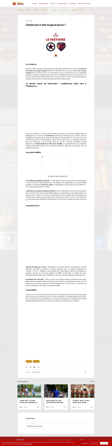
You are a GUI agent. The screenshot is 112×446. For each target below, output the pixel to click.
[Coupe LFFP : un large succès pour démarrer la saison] (29, 391)
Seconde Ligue (64, 10)
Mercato (36, 10)
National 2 (74, 10)
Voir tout (92, 381)
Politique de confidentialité (24, 444)
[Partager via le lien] (38, 367)
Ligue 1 (29, 10)
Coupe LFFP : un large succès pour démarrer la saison (28, 401)
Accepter (104, 443)
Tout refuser (94, 443)
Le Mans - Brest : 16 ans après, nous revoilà (81, 401)
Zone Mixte (54, 10)
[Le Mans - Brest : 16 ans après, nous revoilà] (82, 391)
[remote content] (56, 110)
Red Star (36, 361)
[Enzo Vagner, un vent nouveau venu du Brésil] (56, 391)
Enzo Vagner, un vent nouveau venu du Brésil (54, 401)
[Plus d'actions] (85, 21)
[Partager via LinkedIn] (34, 367)
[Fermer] (110, 443)
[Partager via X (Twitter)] (30, 367)
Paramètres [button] (84, 443)
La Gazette (45, 10)
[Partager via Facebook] (26, 367)
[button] (43, 3)
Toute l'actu (20, 10)
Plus (81, 10)
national (29, 361)
